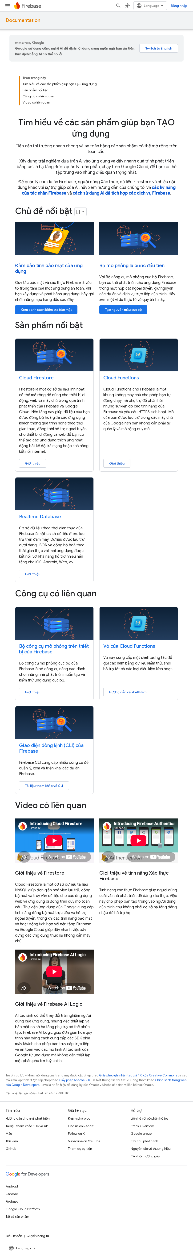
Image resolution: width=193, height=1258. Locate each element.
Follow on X (76, 1133)
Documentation (23, 20)
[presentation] (96, 128)
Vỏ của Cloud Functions (129, 646)
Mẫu (9, 1133)
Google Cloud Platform (23, 1209)
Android (12, 1186)
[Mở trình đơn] (7, 5)
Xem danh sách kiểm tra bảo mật (46, 309)
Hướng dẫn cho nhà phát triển (28, 1118)
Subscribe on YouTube (84, 1141)
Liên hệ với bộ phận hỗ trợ (149, 1118)
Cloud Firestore (36, 378)
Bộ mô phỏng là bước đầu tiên (132, 266)
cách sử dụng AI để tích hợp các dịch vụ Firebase (121, 193)
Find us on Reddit (80, 1126)
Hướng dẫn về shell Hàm (127, 692)
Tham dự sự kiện (80, 1148)
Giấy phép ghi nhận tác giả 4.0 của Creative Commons (138, 1075)
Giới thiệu (32, 463)
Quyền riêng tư (38, 1236)
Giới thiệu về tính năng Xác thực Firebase (134, 876)
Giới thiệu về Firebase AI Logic (48, 1004)
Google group (141, 1133)
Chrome (12, 1194)
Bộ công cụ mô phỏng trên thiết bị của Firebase (54, 649)
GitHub (11, 1148)
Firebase (12, 1201)
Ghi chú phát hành (144, 1141)
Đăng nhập (179, 6)
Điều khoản (14, 1236)
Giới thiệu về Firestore (39, 873)
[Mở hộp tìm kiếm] (118, 5)
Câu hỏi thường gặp (145, 1156)
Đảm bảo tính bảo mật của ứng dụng (49, 268)
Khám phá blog (79, 1118)
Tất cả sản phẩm (17, 1216)
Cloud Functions (121, 378)
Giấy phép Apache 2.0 (74, 1080)
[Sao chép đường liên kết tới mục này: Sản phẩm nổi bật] (89, 326)
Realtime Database (40, 517)
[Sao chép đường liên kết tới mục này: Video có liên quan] (93, 806)
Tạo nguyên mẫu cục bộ (123, 309)
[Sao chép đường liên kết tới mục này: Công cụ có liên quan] (103, 594)
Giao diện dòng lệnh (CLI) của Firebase (51, 748)
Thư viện (12, 1141)
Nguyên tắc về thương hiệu (151, 1148)
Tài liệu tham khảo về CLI (44, 786)
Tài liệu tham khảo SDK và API (27, 1126)
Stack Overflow (142, 1126)
